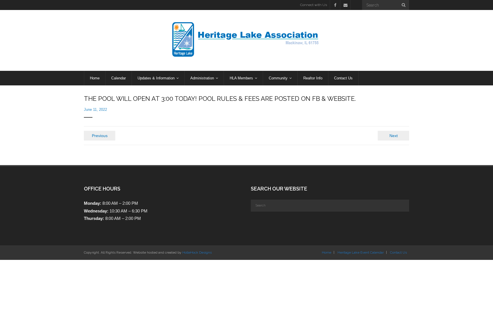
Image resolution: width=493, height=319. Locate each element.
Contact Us (398, 252)
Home (326, 252)
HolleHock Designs (197, 252)
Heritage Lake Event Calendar (361, 252)
